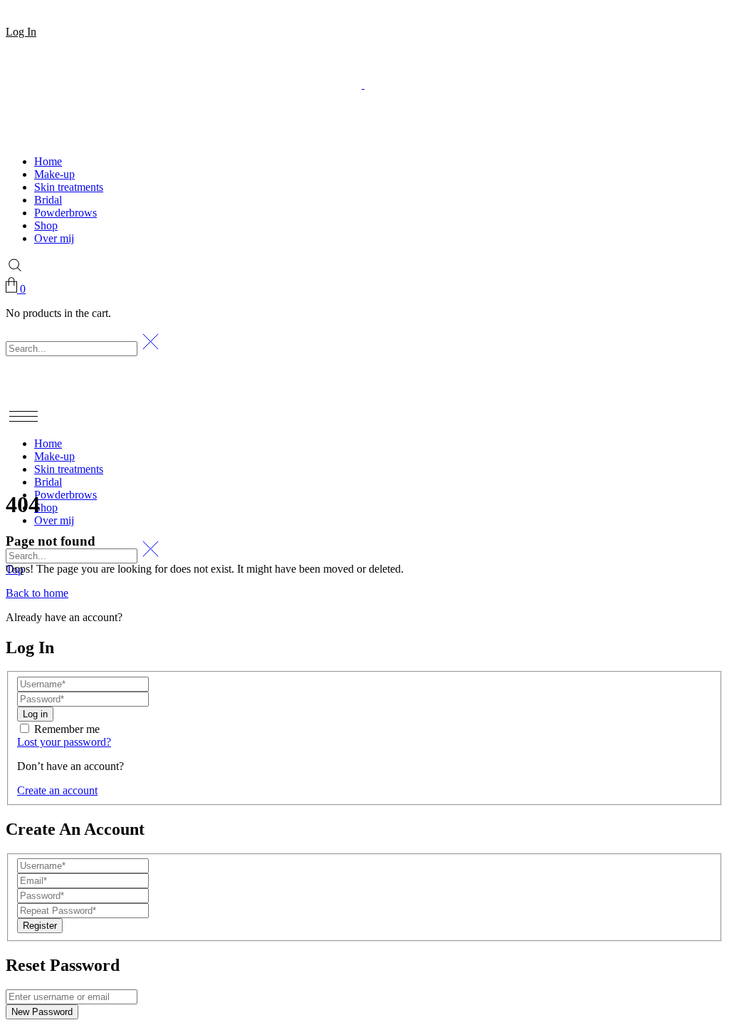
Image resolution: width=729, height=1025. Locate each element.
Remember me (67, 729)
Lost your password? (64, 742)
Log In (21, 32)
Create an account (57, 790)
